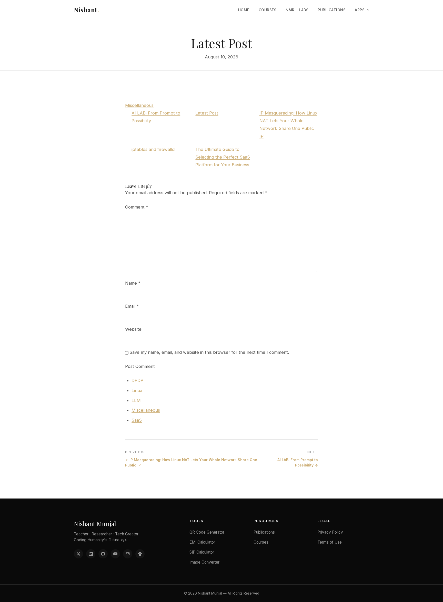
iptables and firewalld (153, 149)
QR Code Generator (206, 532)
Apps (360, 10)
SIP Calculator (201, 552)
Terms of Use (329, 542)
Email (132, 306)
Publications (332, 10)
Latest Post (206, 113)
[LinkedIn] (90, 553)
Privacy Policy (330, 532)
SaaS (137, 420)
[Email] (127, 553)
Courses (268, 10)
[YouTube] (115, 553)
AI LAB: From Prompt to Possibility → (297, 462)
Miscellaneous (139, 105)
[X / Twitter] (78, 553)
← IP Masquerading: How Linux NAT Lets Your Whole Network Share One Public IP (191, 462)
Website (133, 329)
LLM (136, 400)
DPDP (137, 380)
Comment (136, 207)
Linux (137, 390)
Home (243, 10)
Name (132, 283)
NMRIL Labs (297, 10)
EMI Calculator (202, 542)
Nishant (86, 10)
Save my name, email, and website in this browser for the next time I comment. (209, 352)
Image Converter (204, 562)
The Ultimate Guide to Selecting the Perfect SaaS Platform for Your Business (222, 157)
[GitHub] (103, 553)
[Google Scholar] (140, 553)
